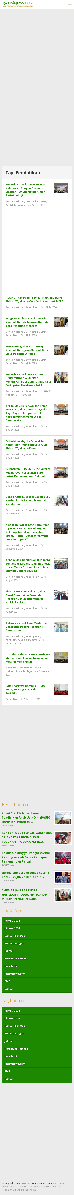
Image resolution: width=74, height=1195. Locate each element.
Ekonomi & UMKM (36, 201)
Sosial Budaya (28, 639)
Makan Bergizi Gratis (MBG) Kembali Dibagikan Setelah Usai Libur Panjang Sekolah (27, 350)
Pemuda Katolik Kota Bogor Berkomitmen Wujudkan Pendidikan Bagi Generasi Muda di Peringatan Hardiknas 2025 (28, 379)
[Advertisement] (37, 49)
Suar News (58, 1183)
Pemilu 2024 (12, 920)
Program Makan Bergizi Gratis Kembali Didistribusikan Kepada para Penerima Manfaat (27, 322)
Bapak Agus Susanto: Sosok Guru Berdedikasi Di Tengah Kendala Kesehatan (28, 500)
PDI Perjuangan (14, 943)
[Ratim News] (18, 4)
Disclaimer (51, 1186)
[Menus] (69, 4)
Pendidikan (32, 307)
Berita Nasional (15, 201)
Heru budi (10, 966)
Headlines (12, 667)
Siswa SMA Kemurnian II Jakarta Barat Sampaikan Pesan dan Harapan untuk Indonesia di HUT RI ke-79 (27, 597)
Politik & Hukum (15, 204)
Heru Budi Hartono (16, 958)
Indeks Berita (9, 1186)
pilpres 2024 (12, 928)
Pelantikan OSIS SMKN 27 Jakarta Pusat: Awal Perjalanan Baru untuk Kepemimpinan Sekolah (28, 472)
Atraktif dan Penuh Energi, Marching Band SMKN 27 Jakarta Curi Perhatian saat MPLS (34, 299)
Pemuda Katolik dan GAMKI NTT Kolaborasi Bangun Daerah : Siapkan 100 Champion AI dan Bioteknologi (27, 190)
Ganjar (8, 988)
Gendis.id (26, 1183)
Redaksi (38, 1186)
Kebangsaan (33, 636)
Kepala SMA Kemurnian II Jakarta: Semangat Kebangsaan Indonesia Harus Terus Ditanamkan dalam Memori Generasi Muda (28, 565)
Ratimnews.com (14, 973)
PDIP (7, 981)
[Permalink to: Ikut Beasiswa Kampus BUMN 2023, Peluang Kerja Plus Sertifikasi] (61, 689)
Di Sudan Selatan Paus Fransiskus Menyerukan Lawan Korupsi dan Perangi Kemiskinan (28, 657)
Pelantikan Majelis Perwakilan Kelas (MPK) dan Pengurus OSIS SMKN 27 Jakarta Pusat (27, 444)
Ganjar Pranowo (14, 936)
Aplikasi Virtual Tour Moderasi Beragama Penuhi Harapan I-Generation (26, 626)
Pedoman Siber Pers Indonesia (19, 1189)
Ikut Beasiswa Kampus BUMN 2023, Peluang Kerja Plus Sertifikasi (25, 689)
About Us (25, 1186)
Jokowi (8, 951)
